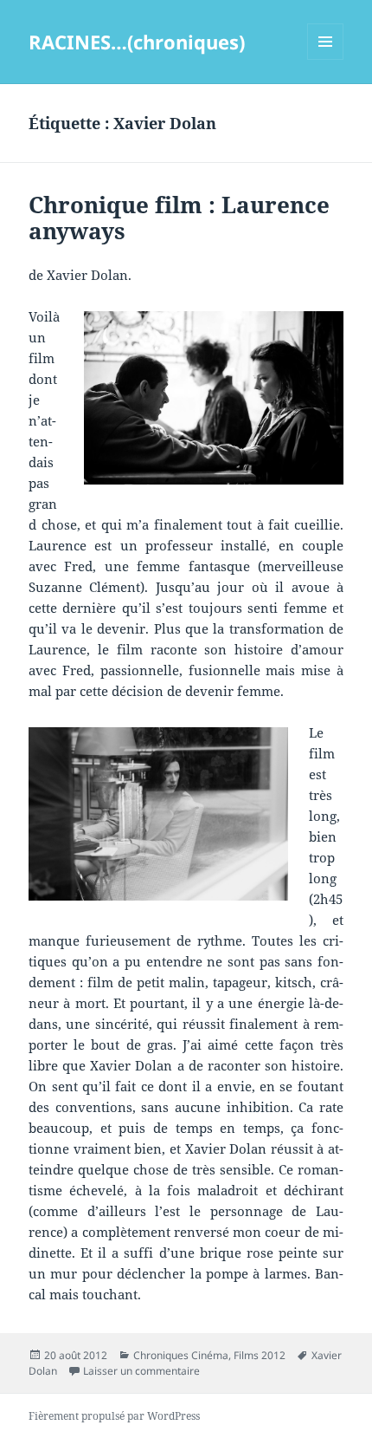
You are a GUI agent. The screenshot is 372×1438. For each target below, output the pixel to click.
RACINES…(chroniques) (137, 42)
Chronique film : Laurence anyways (179, 217)
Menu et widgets (325, 59)
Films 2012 (259, 1355)
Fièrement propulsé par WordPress (114, 1416)
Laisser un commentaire (141, 1370)
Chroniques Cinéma (180, 1355)
